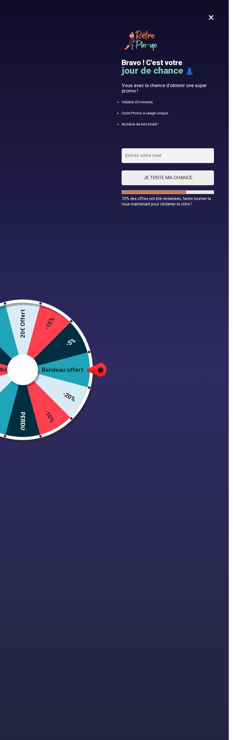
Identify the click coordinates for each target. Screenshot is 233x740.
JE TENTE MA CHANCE (167, 177)
